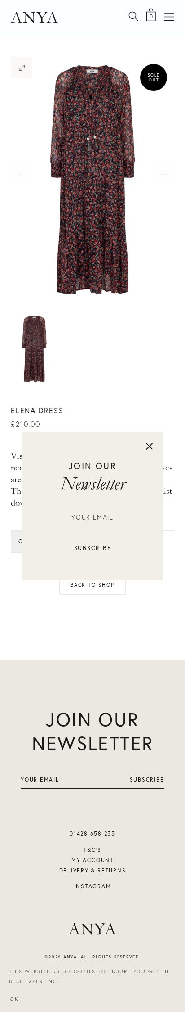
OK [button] (14, 998)
